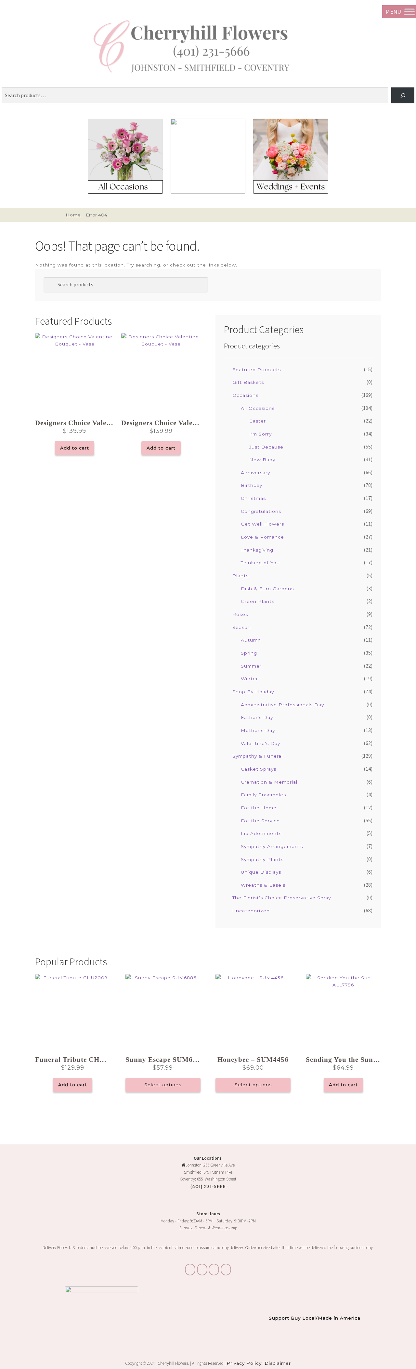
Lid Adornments (261, 833)
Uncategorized (251, 910)
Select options (162, 1084)
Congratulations (261, 511)
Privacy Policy (244, 1363)
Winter (249, 678)
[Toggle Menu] (409, 11)
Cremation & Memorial (269, 782)
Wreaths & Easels (263, 885)
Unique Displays (261, 872)
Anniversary (255, 472)
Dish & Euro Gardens (267, 588)
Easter (257, 421)
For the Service (260, 820)
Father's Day (257, 717)
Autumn (251, 640)
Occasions (245, 395)
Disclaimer (278, 1363)
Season (241, 627)
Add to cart (74, 447)
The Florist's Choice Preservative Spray (281, 897)
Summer (251, 666)
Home (73, 214)
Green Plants (257, 601)
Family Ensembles (263, 794)
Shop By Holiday (253, 691)
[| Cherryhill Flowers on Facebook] (214, 1269)
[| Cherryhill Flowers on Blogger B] (190, 1269)
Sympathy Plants (262, 859)
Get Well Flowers (262, 524)
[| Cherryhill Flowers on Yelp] (226, 1269)
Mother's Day (258, 730)
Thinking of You (260, 562)
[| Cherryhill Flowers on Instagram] (202, 1269)
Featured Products (256, 369)
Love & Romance (262, 537)
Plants (240, 575)
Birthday (251, 485)
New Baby (262, 459)
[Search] (402, 95)
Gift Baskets (248, 382)
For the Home (259, 807)
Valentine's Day (260, 743)
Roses (240, 614)
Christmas (253, 498)
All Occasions (258, 408)
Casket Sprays (258, 769)
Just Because (266, 447)
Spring (249, 653)
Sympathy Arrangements (272, 846)
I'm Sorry (260, 434)
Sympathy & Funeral (257, 756)
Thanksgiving (257, 550)
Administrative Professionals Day (282, 704)
